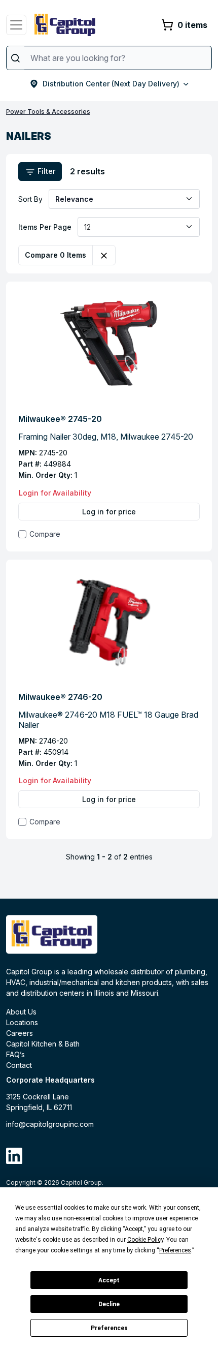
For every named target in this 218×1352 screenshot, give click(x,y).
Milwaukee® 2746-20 (60, 697)
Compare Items (55, 255)
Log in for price (109, 511)
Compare (44, 534)
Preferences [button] (175, 1250)
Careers (19, 1033)
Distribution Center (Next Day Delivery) (111, 83)
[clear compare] (104, 255)
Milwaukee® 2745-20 (60, 419)
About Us (21, 1011)
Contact (19, 1065)
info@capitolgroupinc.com (50, 1124)
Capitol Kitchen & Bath (43, 1043)
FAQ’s (15, 1054)
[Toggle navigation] (16, 25)
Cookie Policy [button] (145, 1239)
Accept (109, 1280)
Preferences (109, 1328)
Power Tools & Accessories (48, 111)
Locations (22, 1022)
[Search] (15, 58)
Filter (45, 171)
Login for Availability (55, 492)
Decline (109, 1304)
